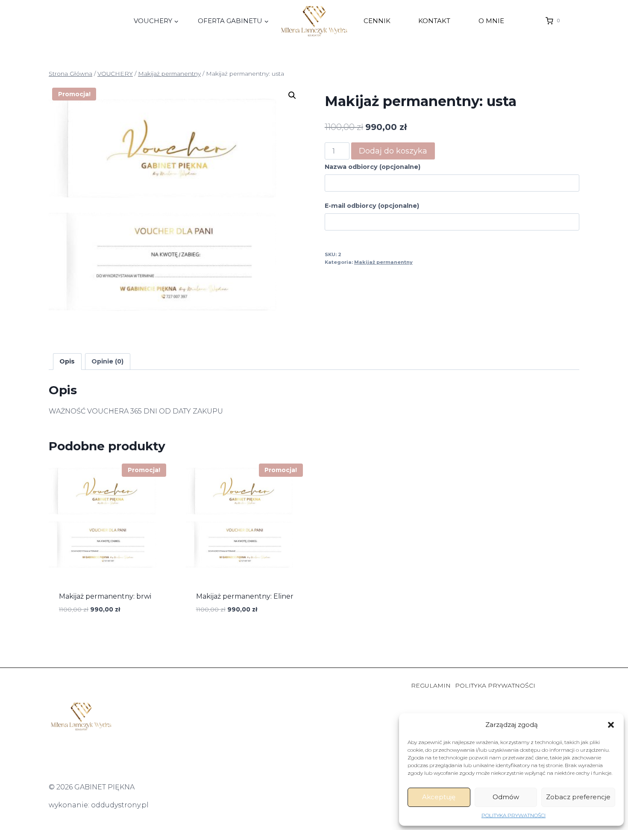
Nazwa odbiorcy (372, 167)
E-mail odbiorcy (372, 206)
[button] (611, 725)
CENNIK (377, 21)
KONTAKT (434, 21)
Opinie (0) (107, 361)
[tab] (67, 361)
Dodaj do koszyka (393, 151)
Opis (67, 361)
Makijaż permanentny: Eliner (244, 596)
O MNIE (491, 21)
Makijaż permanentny (383, 262)
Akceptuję (438, 797)
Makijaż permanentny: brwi (105, 596)
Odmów (506, 797)
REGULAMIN (431, 685)
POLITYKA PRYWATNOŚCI (513, 815)
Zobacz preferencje (578, 797)
